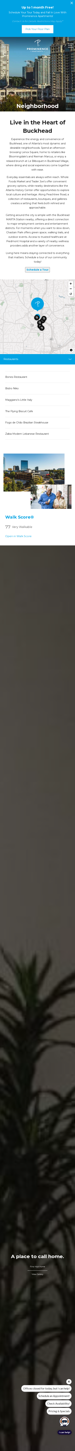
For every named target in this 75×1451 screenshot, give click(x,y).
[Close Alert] (71, 4)
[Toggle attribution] (71, 350)
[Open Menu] (70, 45)
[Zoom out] (70, 288)
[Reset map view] (70, 293)
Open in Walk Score (18, 536)
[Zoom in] (70, 283)
